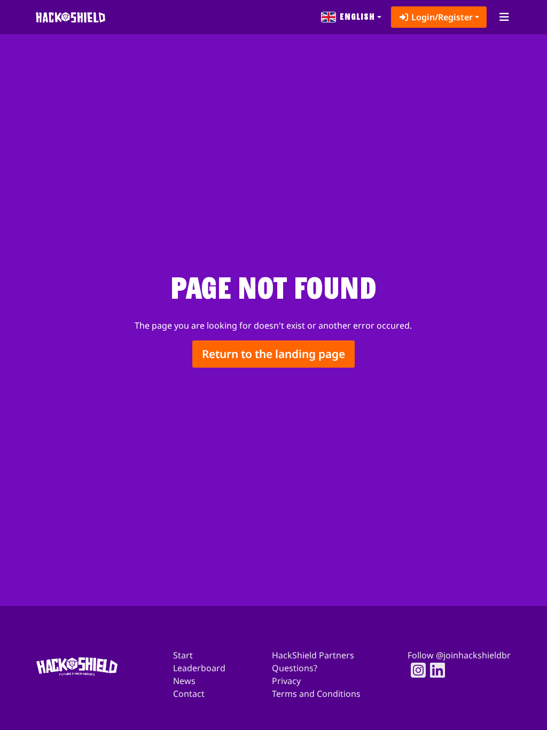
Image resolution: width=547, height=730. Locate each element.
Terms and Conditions (316, 694)
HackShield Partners (313, 655)
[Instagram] (415, 670)
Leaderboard (199, 668)
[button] (351, 17)
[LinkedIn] (434, 670)
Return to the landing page (273, 353)
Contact (189, 694)
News (184, 681)
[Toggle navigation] (504, 17)
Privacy (286, 681)
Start (183, 655)
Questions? (294, 668)
